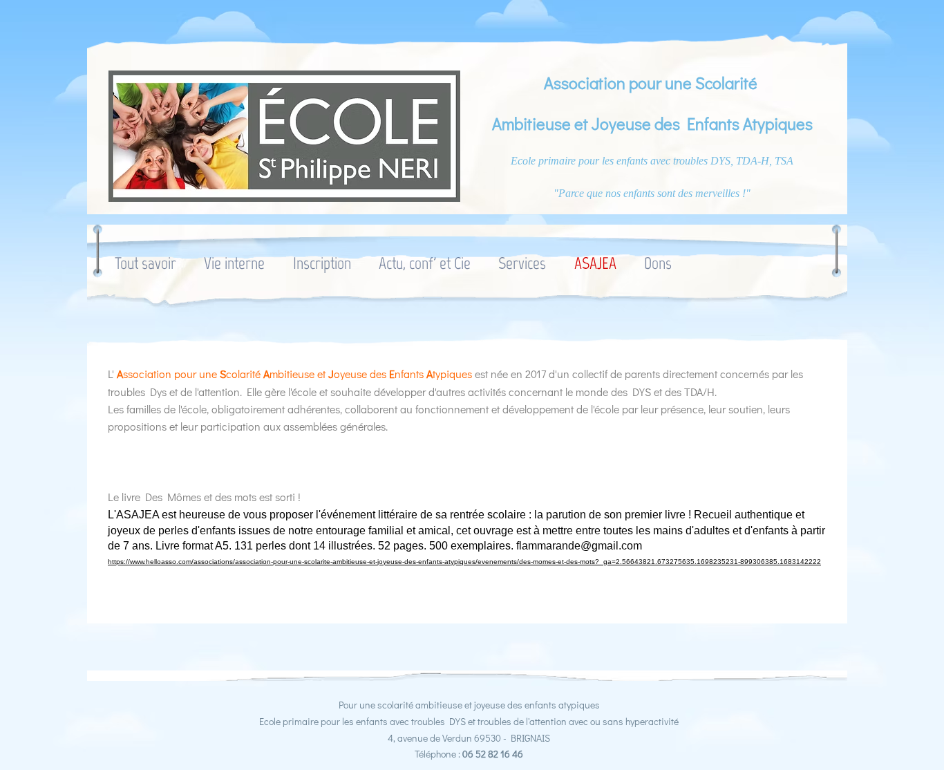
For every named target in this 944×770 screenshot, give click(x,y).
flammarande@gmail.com (579, 546)
